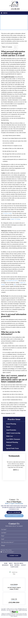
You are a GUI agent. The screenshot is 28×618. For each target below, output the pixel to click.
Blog (11, 565)
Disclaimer (3, 550)
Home (5, 563)
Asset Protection (11, 430)
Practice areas (18, 563)
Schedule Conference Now (14, 515)
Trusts (8, 427)
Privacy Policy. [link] (15, 610)
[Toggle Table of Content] (14, 47)
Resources (5, 565)
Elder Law (9, 436)
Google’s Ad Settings (15, 219)
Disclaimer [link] (3, 610)
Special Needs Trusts (12, 448)
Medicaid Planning (12, 442)
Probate (8, 445)
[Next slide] (20, 477)
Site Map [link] (9, 610)
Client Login (14, 566)
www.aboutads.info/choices (11, 280)
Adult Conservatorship (13, 433)
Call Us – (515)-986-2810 (14, 512)
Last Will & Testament (13, 439)
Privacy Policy (9, 550)
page (15, 284)
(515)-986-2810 (15, 9)
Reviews (17, 565)
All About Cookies (7, 213)
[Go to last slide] (8, 477)
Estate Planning (11, 424)
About (11, 563)
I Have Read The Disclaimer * (8, 551)
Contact (23, 565)
